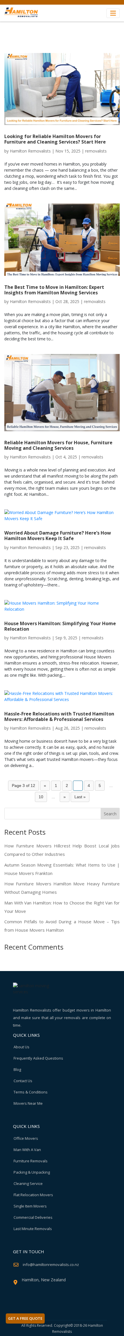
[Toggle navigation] (113, 13)
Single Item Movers (30, 1206)
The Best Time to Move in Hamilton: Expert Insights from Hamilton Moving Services (54, 290)
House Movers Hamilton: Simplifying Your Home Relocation (60, 626)
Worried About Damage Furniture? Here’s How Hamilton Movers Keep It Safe (57, 536)
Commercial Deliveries (33, 1217)
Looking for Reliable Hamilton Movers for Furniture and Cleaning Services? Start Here (55, 139)
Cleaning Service (28, 1183)
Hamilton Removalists (30, 151)
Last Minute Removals (33, 1228)
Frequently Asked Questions (38, 1058)
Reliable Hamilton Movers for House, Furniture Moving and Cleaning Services (58, 445)
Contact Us (23, 1080)
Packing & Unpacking (32, 1172)
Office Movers (26, 1138)
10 (41, 796)
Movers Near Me (28, 1103)
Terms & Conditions (31, 1092)
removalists (96, 151)
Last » (80, 796)
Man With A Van (27, 1149)
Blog (17, 1069)
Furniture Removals (31, 1161)
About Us (21, 1046)
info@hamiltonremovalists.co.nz (51, 1264)
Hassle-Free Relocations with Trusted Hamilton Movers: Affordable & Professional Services (59, 716)
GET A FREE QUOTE (25, 1318)
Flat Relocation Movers (33, 1194)
